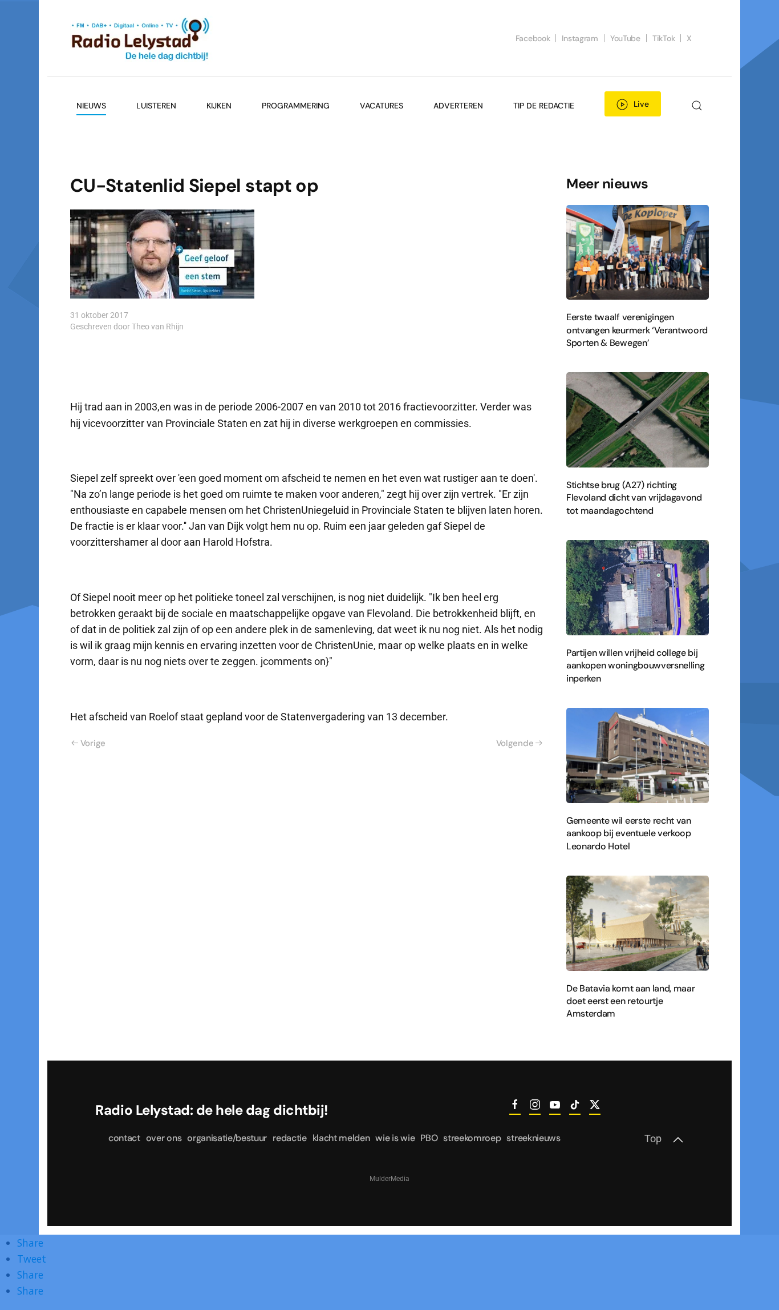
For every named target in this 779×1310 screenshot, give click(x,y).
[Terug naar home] (141, 38)
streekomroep (472, 1138)
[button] (696, 105)
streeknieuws (533, 1138)
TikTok (663, 38)
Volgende (515, 743)
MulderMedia (389, 1179)
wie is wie (395, 1138)
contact (124, 1138)
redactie (289, 1138)
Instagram (580, 38)
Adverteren (458, 105)
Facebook (533, 38)
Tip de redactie (543, 105)
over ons (163, 1138)
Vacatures (381, 105)
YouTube (625, 38)
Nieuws (91, 105)
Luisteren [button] (156, 105)
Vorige (93, 743)
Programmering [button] (296, 105)
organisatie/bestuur (227, 1138)
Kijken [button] (219, 105)
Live (641, 104)
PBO (428, 1138)
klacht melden (341, 1138)
